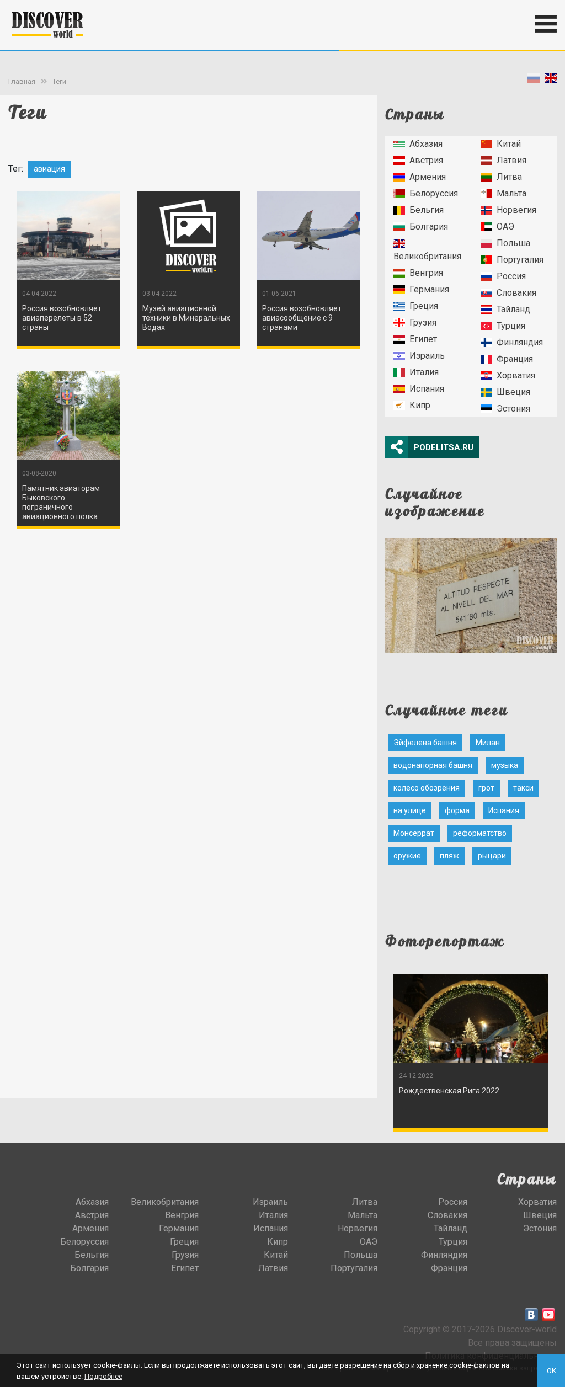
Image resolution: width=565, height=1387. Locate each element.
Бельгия (426, 210)
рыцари (492, 855)
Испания (426, 388)
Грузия (422, 322)
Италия (424, 372)
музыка (504, 765)
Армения (427, 177)
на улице (409, 810)
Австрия (426, 160)
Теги (59, 81)
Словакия (516, 292)
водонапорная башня (432, 765)
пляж (449, 855)
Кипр (419, 405)
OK (551, 1371)
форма (457, 810)
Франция (515, 359)
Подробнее (103, 1376)
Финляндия (520, 342)
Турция (511, 326)
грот (486, 787)
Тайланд (513, 309)
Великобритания (427, 256)
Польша (513, 243)
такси (523, 787)
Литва (509, 177)
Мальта (511, 193)
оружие (407, 855)
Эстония (513, 408)
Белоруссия (433, 193)
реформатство (480, 833)
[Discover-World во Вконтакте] (531, 1314)
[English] (551, 80)
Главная (21, 81)
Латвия (511, 160)
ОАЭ (505, 226)
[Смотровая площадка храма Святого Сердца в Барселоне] (471, 591)
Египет (423, 339)
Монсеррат (413, 833)
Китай (509, 143)
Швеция (513, 392)
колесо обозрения (426, 787)
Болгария (428, 226)
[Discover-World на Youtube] (548, 1314)
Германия (429, 289)
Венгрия (426, 273)
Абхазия (426, 143)
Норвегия (516, 210)
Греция (423, 306)
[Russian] (533, 80)
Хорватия (516, 375)
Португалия (520, 259)
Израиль (427, 355)
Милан (488, 742)
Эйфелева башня (425, 742)
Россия (511, 276)
